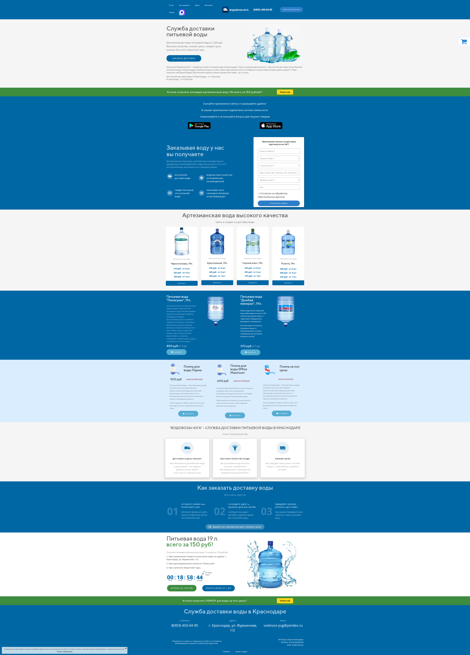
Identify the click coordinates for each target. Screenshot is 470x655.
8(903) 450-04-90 (262, 9)
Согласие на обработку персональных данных (272, 195)
